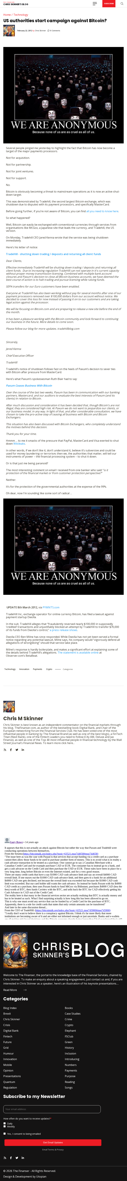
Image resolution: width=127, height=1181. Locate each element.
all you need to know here (102, 211)
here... (70, 743)
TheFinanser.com (25, 728)
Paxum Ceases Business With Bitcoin (29, 385)
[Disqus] (63, 792)
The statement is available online (78, 652)
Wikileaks (19, 443)
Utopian (41, 1176)
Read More (10, 989)
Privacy (60, 1149)
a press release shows (63, 630)
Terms (51, 1149)
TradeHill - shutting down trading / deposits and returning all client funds (53, 254)
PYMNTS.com (51, 607)
